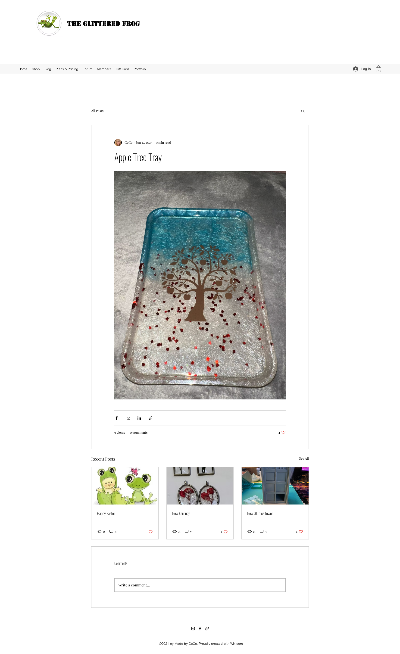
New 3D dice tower (260, 513)
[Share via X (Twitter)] (128, 418)
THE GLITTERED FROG (103, 23)
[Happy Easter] (124, 486)
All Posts (97, 111)
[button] (378, 68)
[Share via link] (150, 418)
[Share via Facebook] (116, 418)
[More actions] (283, 142)
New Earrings (181, 513)
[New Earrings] (200, 486)
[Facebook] (200, 628)
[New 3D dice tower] (275, 486)
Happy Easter (106, 513)
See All (304, 458)
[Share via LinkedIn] (139, 418)
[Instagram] (193, 628)
